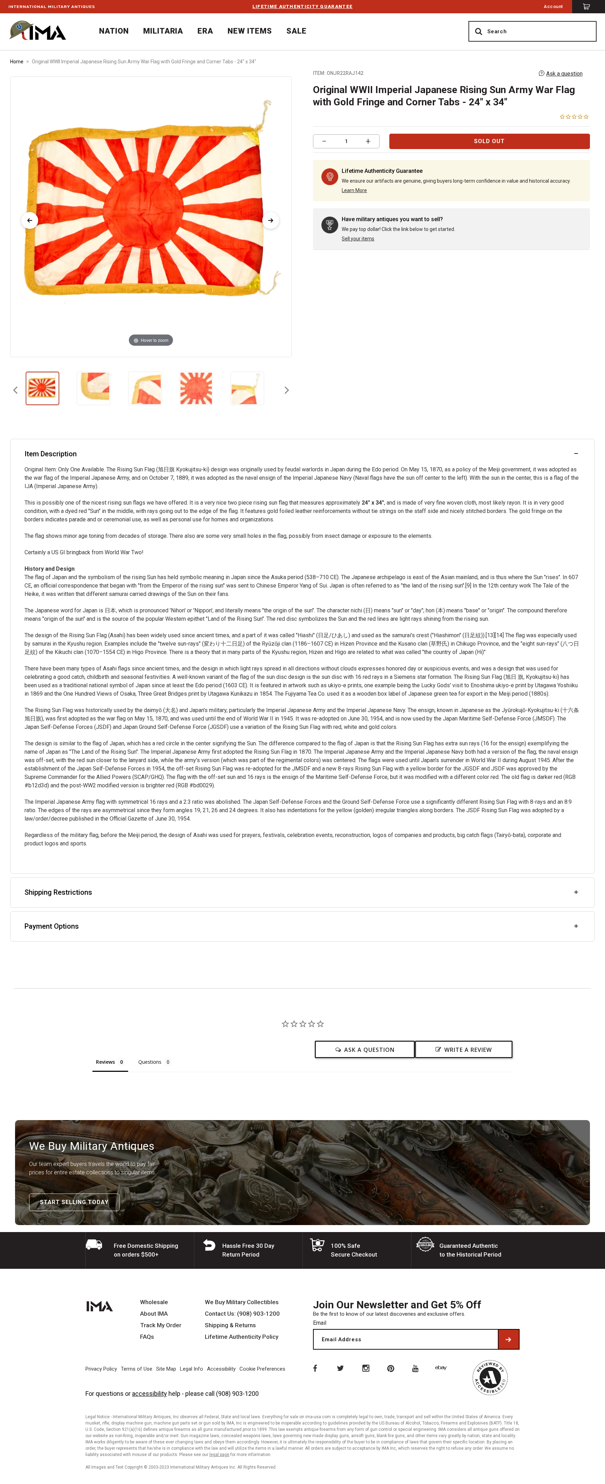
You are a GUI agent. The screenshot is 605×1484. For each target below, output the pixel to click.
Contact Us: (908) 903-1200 (242, 1314)
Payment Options (52, 926)
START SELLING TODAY (74, 1202)
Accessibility (221, 1369)
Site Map (166, 1369)
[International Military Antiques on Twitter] (340, 1368)
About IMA (154, 1314)
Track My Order (160, 1325)
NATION (114, 31)
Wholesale (154, 1302)
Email (319, 1323)
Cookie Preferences (262, 1369)
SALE (296, 31)
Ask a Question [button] (369, 1050)
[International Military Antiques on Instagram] (365, 1368)
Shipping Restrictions (58, 892)
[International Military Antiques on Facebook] (314, 1368)
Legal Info (191, 1369)
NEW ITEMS (250, 31)
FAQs (147, 1337)
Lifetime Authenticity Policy (241, 1337)
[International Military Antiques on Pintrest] (391, 1368)
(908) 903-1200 (237, 1393)
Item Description (51, 454)
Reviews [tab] (105, 1062)
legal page (219, 1454)
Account (553, 6)
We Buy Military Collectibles (242, 1302)
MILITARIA (163, 31)
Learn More (354, 190)
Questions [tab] (149, 1062)
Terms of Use (136, 1369)
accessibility (149, 1393)
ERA (205, 31)
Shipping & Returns (230, 1325)
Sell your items (358, 238)
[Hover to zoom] (151, 216)
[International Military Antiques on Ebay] (442, 1368)
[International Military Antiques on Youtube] (416, 1368)
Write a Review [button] (468, 1050)
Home (16, 61)
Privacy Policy (101, 1369)
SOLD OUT (489, 141)
